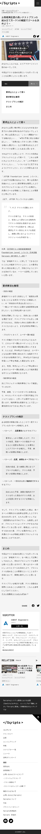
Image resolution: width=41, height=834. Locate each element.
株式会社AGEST (8, 650)
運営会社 (6, 766)
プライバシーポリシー (11, 807)
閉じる (33, 84)
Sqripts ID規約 (9, 815)
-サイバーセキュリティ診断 (13, 786)
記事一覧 (19, 626)
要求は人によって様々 (15, 92)
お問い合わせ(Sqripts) (12, 795)
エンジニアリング (11, 10)
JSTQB (17, 29)
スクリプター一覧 (9, 749)
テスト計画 (5, 32)
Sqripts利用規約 (9, 811)
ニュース (6, 753)
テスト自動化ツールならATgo (14, 594)
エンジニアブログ (26, 29)
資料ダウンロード (9, 757)
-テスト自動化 (8, 782)
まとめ (9, 106)
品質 (4, 738)
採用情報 (6, 770)
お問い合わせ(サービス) (12, 774)
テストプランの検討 (14, 101)
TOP (3, 10)
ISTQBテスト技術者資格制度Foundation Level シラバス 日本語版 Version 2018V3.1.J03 (19, 252)
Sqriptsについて (9, 799)
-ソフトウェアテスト (11, 778)
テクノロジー (8, 734)
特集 (4, 746)
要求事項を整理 (13, 97)
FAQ (4, 803)
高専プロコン (6, 681)
